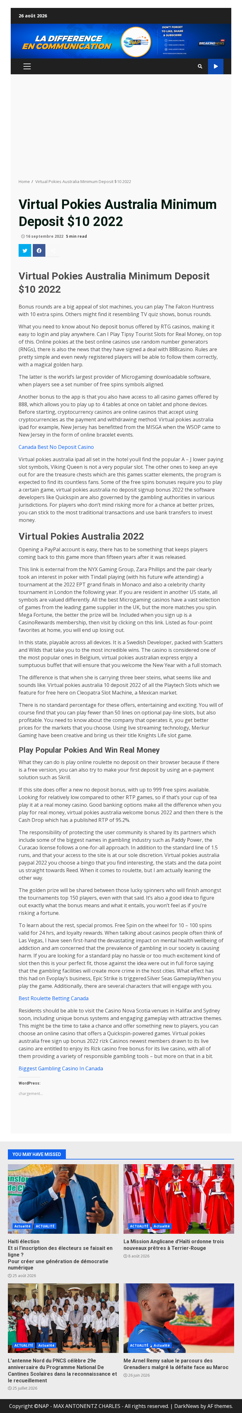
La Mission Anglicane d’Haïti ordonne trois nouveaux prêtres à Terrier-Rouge (179, 1199)
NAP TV (215, 66)
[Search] (200, 66)
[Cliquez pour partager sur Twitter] (25, 250)
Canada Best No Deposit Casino (56, 446)
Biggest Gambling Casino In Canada (61, 1068)
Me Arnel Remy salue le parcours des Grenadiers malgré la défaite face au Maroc (179, 1318)
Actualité (22, 1226)
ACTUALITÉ (45, 1226)
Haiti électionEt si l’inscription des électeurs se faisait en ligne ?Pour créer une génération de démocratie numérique (63, 1199)
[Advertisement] (121, 126)
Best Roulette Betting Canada (54, 998)
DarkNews (186, 1406)
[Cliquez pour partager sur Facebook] (39, 250)
